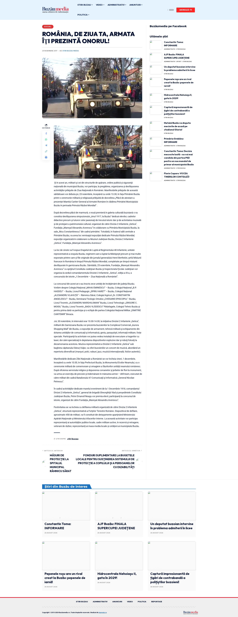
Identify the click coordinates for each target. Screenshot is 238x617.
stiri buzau (72, 438)
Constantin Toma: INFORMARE (58, 526)
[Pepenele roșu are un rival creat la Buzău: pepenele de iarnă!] (156, 82)
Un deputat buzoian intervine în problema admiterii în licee (171, 526)
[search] (164, 10)
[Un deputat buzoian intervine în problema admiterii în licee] (156, 69)
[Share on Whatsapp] (46, 139)
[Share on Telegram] (46, 145)
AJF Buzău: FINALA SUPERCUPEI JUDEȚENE (116, 526)
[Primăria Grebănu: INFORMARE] (156, 141)
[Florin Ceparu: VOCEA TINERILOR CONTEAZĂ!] (156, 176)
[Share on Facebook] (46, 133)
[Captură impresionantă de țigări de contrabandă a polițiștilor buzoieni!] (156, 110)
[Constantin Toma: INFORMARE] (156, 45)
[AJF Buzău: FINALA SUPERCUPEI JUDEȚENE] (156, 57)
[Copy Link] (46, 151)
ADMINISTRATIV (169, 49)
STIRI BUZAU (181, 49)
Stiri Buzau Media (70, 51)
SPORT (178, 61)
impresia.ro (103, 612)
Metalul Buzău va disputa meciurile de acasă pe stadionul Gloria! (177, 126)
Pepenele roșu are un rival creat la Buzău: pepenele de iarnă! (178, 82)
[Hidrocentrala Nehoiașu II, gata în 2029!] (156, 98)
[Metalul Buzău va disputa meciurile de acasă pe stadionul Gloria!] (156, 126)
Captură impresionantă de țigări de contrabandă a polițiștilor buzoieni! (178, 110)
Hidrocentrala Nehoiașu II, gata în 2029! (116, 576)
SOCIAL (47, 27)
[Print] (46, 157)
